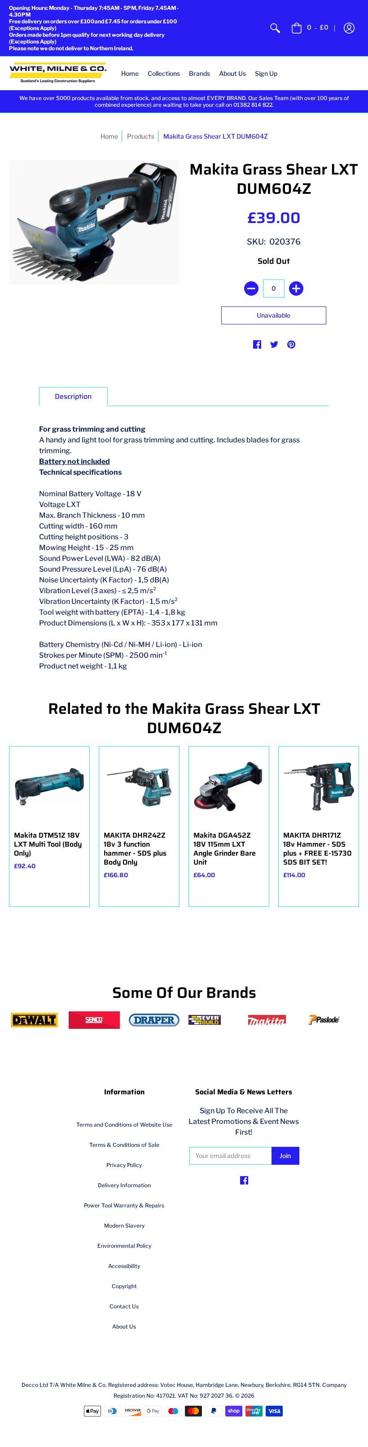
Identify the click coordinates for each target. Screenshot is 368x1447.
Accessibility (124, 1266)
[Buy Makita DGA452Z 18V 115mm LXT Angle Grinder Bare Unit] (228, 786)
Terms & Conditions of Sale (124, 1144)
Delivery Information (124, 1185)
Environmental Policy (124, 1245)
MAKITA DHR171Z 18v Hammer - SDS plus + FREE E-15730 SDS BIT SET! (317, 849)
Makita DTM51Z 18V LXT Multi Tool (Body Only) (48, 844)
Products (140, 136)
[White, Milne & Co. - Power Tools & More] (58, 73)
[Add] (296, 288)
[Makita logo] (273, 1020)
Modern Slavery (124, 1225)
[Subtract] (251, 288)
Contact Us (124, 1306)
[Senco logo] (94, 1020)
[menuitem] (275, 28)
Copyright (124, 1286)
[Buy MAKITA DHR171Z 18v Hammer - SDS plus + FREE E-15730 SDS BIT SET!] (318, 786)
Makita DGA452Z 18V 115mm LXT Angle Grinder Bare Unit (224, 849)
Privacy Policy (124, 1165)
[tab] (73, 396)
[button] (349, 28)
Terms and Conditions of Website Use (124, 1124)
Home (109, 136)
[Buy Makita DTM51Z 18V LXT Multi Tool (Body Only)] (49, 786)
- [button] (318, 27)
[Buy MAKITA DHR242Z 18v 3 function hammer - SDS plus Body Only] (139, 786)
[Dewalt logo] (34, 1020)
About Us (124, 1326)
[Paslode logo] (333, 1020)
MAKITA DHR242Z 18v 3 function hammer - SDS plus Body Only (135, 849)
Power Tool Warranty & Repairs (124, 1205)
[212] (154, 1020)
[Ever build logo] (213, 1020)
